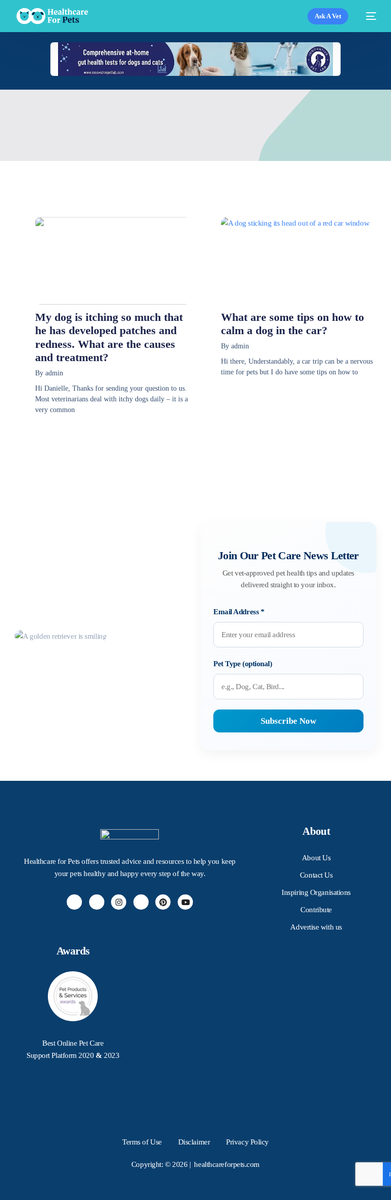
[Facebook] (74, 902)
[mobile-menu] (367, 16)
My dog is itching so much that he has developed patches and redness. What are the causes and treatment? (109, 337)
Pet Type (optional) (242, 664)
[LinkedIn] (141, 902)
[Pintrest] (163, 902)
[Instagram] (118, 902)
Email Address (238, 612)
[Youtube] (185, 902)
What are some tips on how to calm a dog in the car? (292, 324)
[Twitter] (96, 902)
